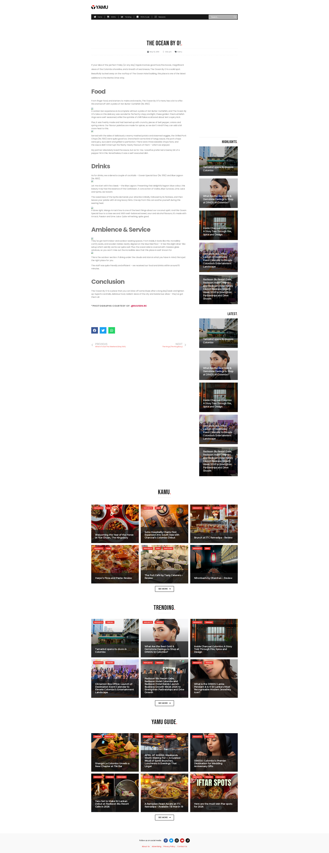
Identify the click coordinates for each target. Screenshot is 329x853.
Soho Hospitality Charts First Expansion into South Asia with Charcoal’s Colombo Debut (162, 535)
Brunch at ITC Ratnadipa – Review (213, 537)
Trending (109, 622)
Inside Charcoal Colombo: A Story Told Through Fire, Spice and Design (213, 649)
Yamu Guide (217, 508)
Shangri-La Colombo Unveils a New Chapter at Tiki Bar (112, 765)
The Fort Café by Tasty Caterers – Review (164, 576)
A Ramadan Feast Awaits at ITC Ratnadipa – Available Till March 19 (164, 805)
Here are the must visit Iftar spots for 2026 (213, 805)
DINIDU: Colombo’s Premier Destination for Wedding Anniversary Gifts (210, 763)
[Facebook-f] (166, 840)
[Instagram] (177, 840)
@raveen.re (139, 305)
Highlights (98, 508)
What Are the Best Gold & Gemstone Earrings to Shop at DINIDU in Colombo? (162, 649)
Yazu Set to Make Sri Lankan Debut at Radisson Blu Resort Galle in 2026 (112, 804)
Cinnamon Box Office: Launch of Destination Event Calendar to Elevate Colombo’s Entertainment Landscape (114, 688)
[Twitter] (171, 840)
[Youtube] (182, 840)
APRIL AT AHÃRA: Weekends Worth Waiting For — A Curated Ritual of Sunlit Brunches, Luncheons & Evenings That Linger (162, 761)
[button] (164, 589)
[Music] (188, 840)
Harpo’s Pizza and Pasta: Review (113, 578)
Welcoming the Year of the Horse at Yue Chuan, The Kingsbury (114, 536)
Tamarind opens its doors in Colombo (111, 650)
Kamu (179, 52)
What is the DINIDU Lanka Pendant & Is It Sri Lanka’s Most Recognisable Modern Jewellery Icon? (212, 688)
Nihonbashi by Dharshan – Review (213, 578)
